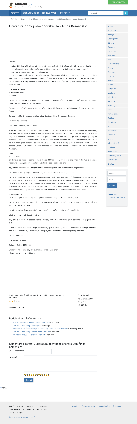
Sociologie (112, 122)
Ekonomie (112, 51)
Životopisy (65, 13)
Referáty (15, 13)
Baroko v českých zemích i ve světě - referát (31, 322)
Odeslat (29, 380)
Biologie (111, 34)
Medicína (111, 93)
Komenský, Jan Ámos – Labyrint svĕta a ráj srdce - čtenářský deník (40, 328)
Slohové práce (49, 13)
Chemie (111, 76)
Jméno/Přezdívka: (16, 351)
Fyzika (110, 68)
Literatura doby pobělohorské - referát (29, 335)
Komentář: (13, 357)
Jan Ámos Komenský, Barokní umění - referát (31, 332)
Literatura (37, 19)
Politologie (112, 105)
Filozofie (111, 55)
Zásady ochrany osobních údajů (22, 417)
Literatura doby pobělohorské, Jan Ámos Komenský (65, 19)
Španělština (112, 130)
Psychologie (113, 114)
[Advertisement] (27, 44)
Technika (111, 135)
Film (109, 60)
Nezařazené (112, 151)
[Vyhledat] (126, 13)
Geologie (111, 72)
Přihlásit (112, 185)
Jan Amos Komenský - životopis (26, 325)
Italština (111, 80)
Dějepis (111, 43)
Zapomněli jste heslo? (116, 197)
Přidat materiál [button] (119, 2)
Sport (110, 126)
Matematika (112, 89)
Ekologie (111, 47)
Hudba (110, 85)
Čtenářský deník (31, 13)
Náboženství (113, 97)
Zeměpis (111, 147)
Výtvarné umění (114, 143)
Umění (110, 139)
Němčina (111, 101)
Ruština (111, 118)
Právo (110, 110)
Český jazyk (25, 19)
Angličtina (112, 30)
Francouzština (113, 64)
